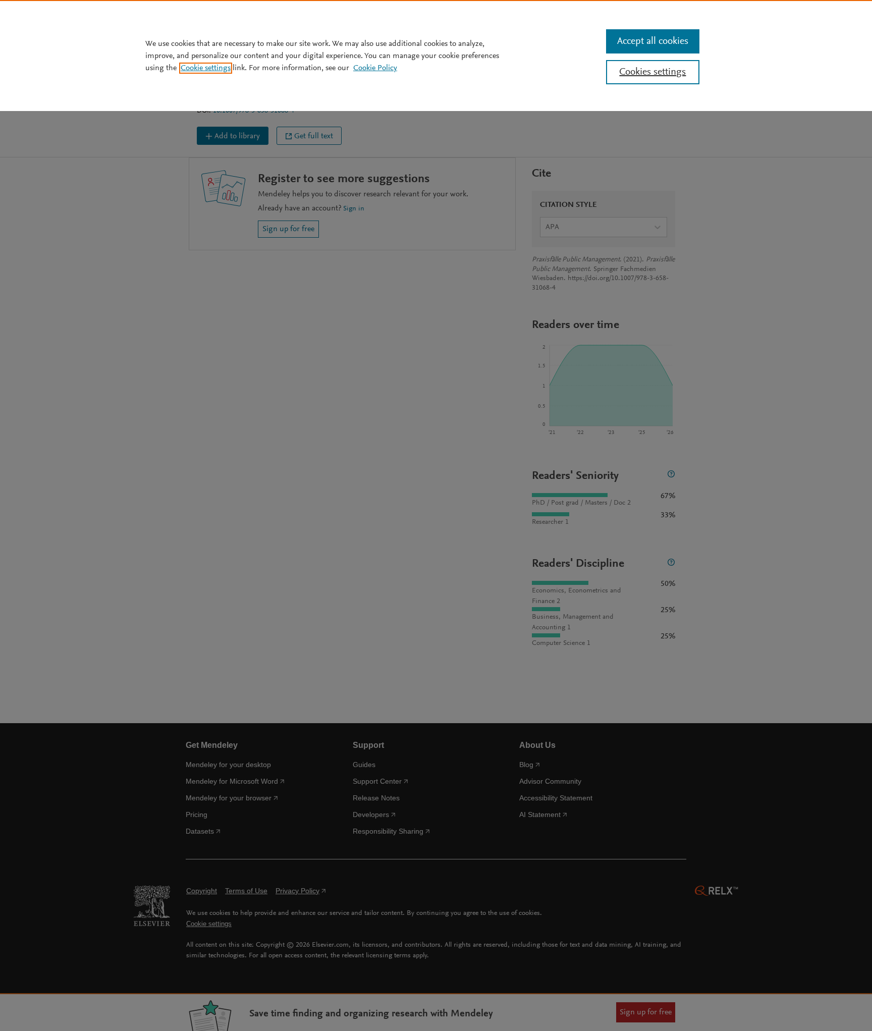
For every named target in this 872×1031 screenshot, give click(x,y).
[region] (436, 55)
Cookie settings (206, 68)
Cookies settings (652, 72)
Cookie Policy (375, 68)
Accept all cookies (652, 41)
